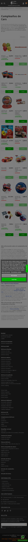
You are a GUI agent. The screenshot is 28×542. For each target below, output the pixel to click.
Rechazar (14, 275)
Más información (6, 272)
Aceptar (14, 279)
